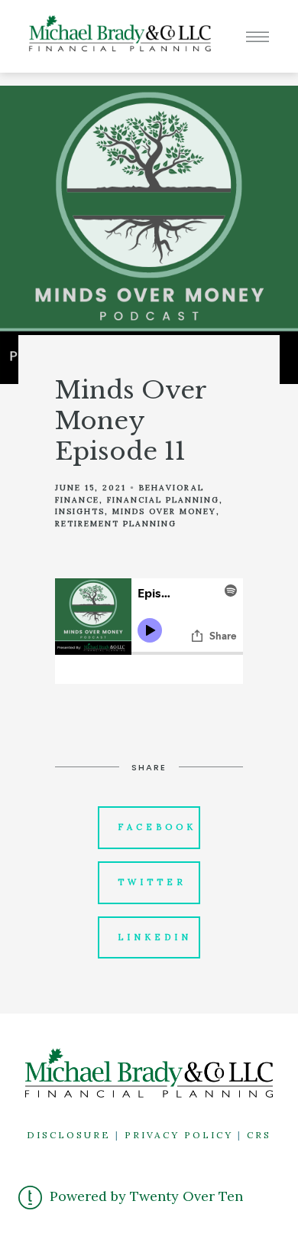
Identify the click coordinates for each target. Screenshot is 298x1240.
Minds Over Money (164, 511)
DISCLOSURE (69, 1135)
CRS (259, 1135)
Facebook (157, 827)
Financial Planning (163, 500)
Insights (80, 511)
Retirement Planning (116, 524)
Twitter (152, 882)
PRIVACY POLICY (179, 1135)
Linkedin (155, 937)
